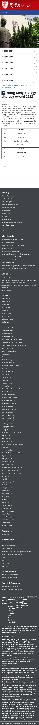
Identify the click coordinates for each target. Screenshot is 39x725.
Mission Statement (8, 196)
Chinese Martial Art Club (9, 403)
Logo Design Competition (10, 586)
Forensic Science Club (9, 421)
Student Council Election (9, 578)
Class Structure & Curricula (10, 251)
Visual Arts (5, 566)
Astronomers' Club (8, 371)
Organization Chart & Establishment (13, 245)
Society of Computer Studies (11, 470)
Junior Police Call (7, 441)
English (4, 560)
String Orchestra (7, 494)
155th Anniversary (16, 601)
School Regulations (8, 263)
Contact (4, 228)
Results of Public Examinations (11, 543)
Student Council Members (10, 575)
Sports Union (6, 476)
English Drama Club (8, 418)
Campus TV (5, 386)
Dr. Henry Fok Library (8, 336)
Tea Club (4, 479)
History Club (5, 430)
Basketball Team (7, 508)
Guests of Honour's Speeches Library (10, 606)
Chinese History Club (8, 400)
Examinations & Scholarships (11, 260)
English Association (8, 412)
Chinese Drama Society (9, 398)
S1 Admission (6, 277)
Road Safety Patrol (8, 462)
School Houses (6, 299)
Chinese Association (8, 392)
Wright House (6, 322)
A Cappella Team (7, 488)
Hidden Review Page (8, 231)
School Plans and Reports (10, 205)
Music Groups (6, 485)
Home (4, 85)
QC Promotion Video (8, 199)
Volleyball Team (7, 526)
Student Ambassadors (9, 351)
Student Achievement (8, 546)
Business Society (7, 383)
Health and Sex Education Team (12, 342)
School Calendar (7, 219)
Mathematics (6, 563)
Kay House (5, 310)
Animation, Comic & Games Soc (12, 366)
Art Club (4, 368)
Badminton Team (7, 505)
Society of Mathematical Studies (12, 473)
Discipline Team (7, 334)
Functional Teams (7, 325)
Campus (4, 216)
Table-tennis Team (8, 520)
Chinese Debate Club (8, 395)
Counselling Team (7, 331)
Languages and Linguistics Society (13, 444)
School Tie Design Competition (12, 589)
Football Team (6, 514)
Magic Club (5, 447)
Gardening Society (7, 424)
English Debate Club (8, 415)
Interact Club (6, 435)
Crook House (6, 302)
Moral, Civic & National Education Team (14, 345)
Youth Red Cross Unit (8, 482)
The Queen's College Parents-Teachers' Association (18, 266)
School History (6, 210)
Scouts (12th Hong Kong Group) (12, 467)
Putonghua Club (7, 459)
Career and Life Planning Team (12, 328)
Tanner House (6, 316)
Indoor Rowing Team (8, 517)
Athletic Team (6, 502)
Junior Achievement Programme (12, 554)
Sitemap (3, 603)
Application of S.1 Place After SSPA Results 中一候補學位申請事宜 (19, 286)
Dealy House (6, 307)
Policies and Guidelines (9, 208)
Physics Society (6, 456)
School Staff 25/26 (7, 248)
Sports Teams (6, 496)
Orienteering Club (7, 450)
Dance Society (6, 491)
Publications (5, 354)
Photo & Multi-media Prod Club (12, 453)
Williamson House (7, 319)
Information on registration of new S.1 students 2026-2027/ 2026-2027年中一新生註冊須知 (19, 281)
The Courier (5, 357)
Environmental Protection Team (12, 339)
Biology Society (7, 377)
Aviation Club (6, 374)
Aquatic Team (6, 499)
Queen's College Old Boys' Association (14, 268)
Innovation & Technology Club (11, 432)
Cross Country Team (8, 511)
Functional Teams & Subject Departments (15, 257)
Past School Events (13, 85)
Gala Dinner (16, 606)
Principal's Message (8, 242)
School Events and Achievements (12, 222)
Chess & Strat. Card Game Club (12, 389)
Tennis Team (6, 523)
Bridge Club (5, 380)
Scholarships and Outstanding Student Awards (16, 552)
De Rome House (7, 304)
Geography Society (8, 427)
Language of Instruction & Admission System (16, 254)
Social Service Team (8, 348)
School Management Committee (12, 239)
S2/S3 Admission (7, 290)
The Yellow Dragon (8, 360)
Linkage (3, 600)
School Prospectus (8, 202)
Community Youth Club (9, 409)
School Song (6, 213)
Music (3, 557)
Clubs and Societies (8, 363)
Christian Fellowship (8, 406)
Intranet (16, 597)
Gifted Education (7, 549)
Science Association (8, 464)
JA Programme (6, 438)
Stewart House (6, 313)
